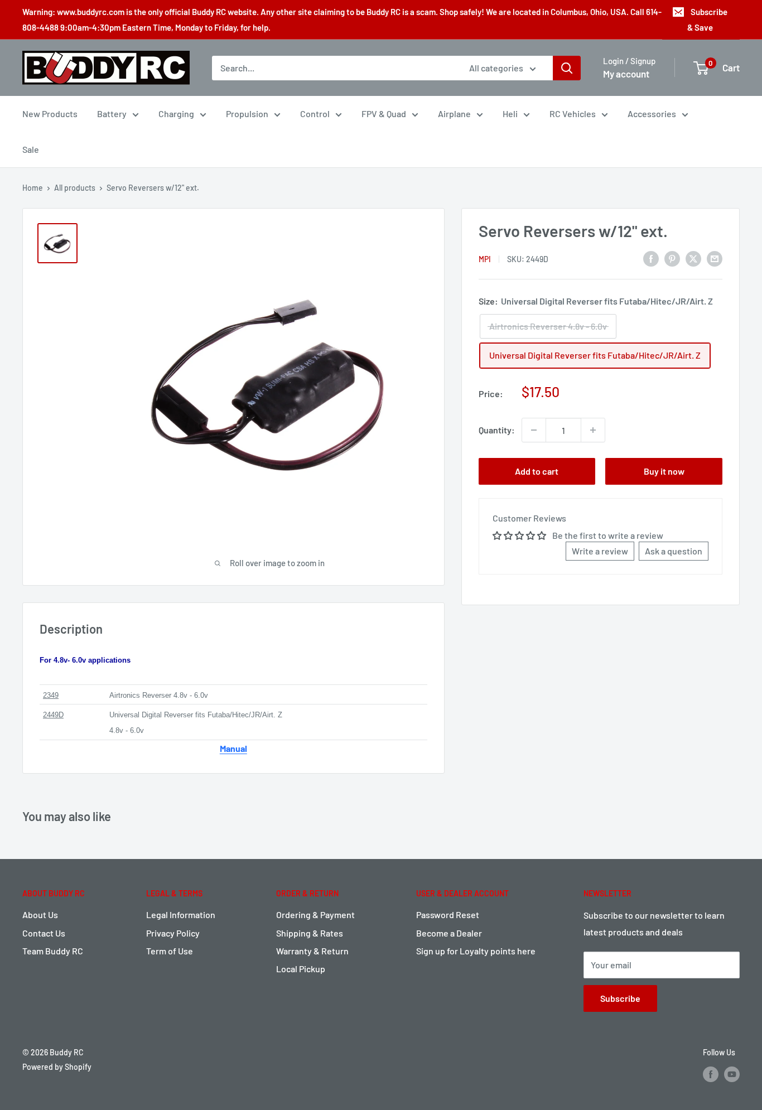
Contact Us (43, 933)
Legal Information (180, 914)
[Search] (567, 68)
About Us (40, 914)
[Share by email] (714, 258)
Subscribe (620, 998)
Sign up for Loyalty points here (476, 950)
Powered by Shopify (56, 1067)
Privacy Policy (173, 933)
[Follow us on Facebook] (710, 1074)
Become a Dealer (449, 933)
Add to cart (536, 471)
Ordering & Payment (315, 914)
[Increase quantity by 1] (593, 430)
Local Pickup (300, 968)
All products (74, 187)
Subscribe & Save (707, 19)
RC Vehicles (572, 113)
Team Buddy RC (52, 950)
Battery (112, 113)
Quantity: (497, 429)
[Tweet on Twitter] (693, 258)
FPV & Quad (383, 113)
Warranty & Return (312, 950)
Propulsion (247, 113)
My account (626, 73)
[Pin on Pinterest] (672, 258)
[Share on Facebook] (651, 258)
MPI (485, 259)
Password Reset (447, 914)
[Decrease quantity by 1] (534, 430)
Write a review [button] (600, 551)
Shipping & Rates (309, 933)
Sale (30, 149)
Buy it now (664, 471)
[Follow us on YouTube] (732, 1074)
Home (32, 187)
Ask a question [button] (673, 551)
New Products (50, 113)
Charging (176, 113)
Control (315, 113)
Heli (510, 113)
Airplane (454, 113)
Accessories (652, 113)
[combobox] (333, 68)
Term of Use (169, 950)
